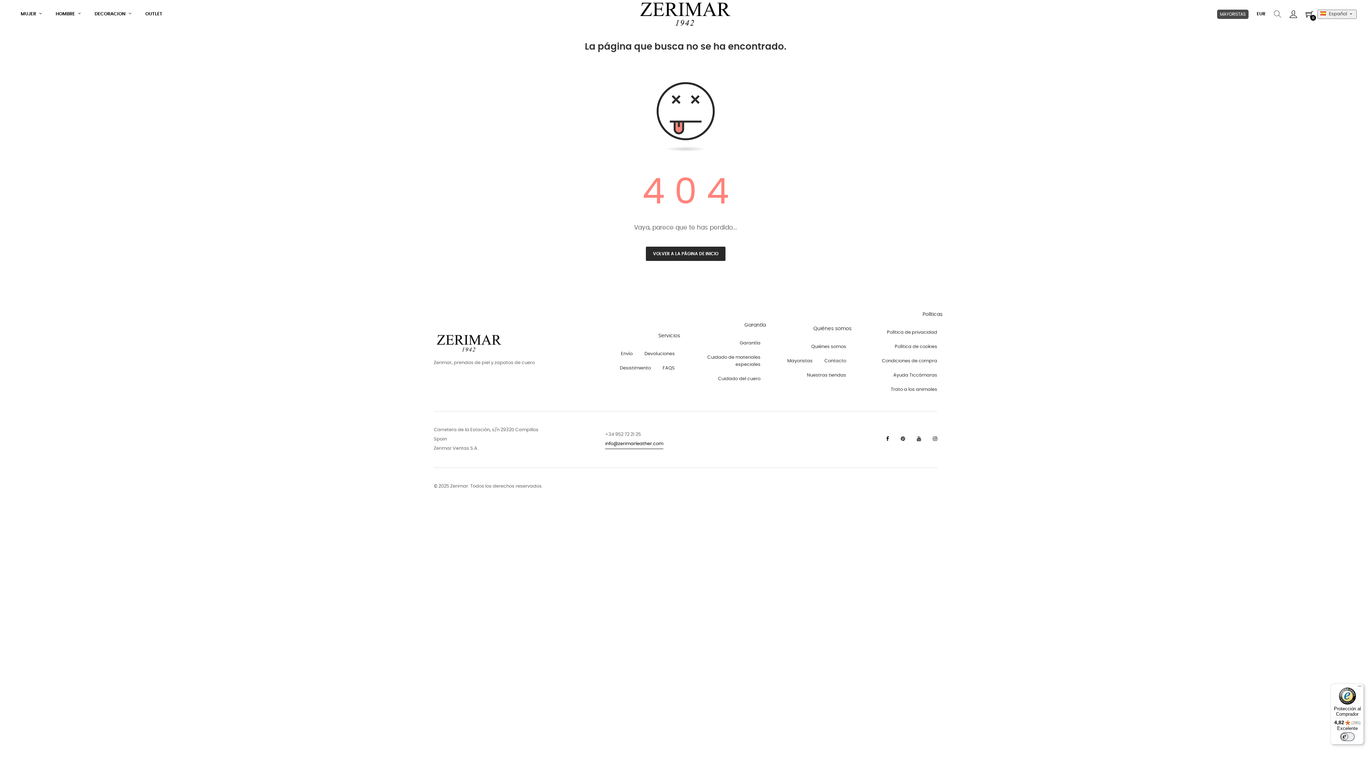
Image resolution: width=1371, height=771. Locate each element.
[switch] (1347, 736)
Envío (627, 354)
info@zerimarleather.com (634, 444)
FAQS (669, 368)
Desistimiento (635, 368)
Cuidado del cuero (739, 379)
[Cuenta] (1293, 14)
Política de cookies (916, 346)
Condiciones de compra (909, 361)
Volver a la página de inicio (685, 254)
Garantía (750, 343)
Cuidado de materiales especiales (733, 361)
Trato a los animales (914, 389)
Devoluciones (659, 354)
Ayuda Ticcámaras (915, 375)
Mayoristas (800, 361)
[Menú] (1359, 688)
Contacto (835, 361)
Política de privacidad (912, 332)
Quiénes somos (828, 346)
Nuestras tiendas (826, 375)
